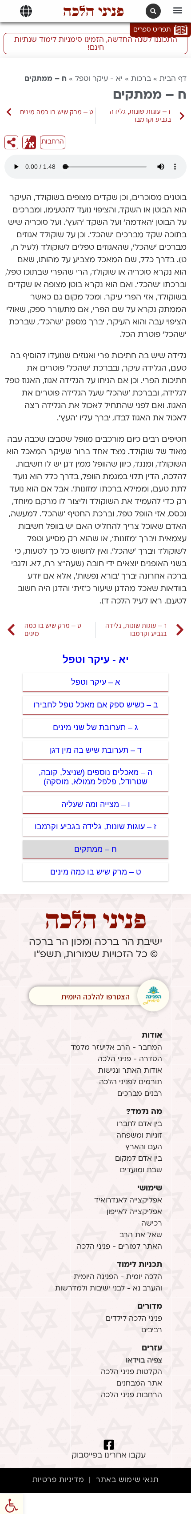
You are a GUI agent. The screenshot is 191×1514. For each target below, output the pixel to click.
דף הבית (173, 79)
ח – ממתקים (95, 849)
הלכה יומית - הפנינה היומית (118, 1277)
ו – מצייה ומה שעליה (95, 804)
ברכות (141, 79)
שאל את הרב (140, 1235)
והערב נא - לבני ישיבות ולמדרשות (108, 1288)
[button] (178, 10)
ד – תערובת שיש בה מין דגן (96, 750)
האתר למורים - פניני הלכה (119, 1246)
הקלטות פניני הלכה (131, 1372)
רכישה (151, 1223)
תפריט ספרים (152, 30)
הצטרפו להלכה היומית (96, 996)
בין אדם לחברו (139, 1124)
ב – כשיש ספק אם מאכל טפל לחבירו (95, 704)
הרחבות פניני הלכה (131, 1395)
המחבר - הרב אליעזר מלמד (116, 1047)
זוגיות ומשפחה (139, 1135)
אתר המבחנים (139, 1383)
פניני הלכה (93, 11)
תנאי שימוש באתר (127, 1480)
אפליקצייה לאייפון (134, 1212)
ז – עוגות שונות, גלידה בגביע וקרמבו (95, 826)
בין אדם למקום (138, 1158)
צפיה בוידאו (144, 1360)
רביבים (151, 1330)
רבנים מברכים (139, 1094)
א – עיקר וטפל (95, 682)
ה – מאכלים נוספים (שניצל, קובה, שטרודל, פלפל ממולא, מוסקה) (95, 777)
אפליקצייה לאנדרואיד (128, 1200)
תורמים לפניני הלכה (130, 1082)
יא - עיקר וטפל (99, 79)
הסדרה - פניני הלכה (130, 1059)
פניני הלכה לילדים (134, 1318)
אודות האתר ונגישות (130, 1071)
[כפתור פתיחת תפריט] (26, 11)
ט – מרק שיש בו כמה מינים (95, 871)
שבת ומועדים (141, 1170)
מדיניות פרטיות (58, 1480)
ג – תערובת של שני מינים (95, 727)
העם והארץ (143, 1147)
